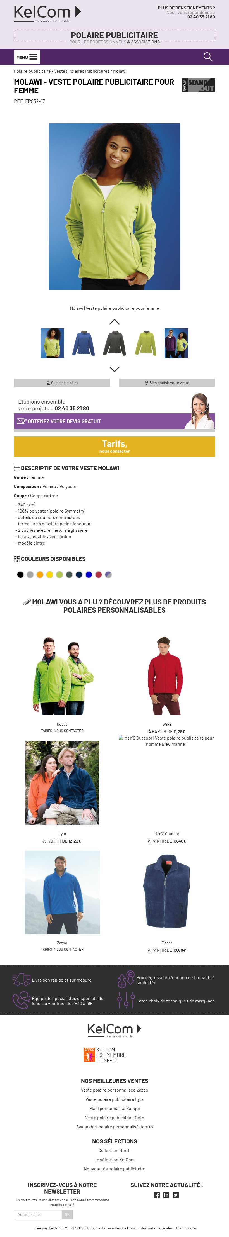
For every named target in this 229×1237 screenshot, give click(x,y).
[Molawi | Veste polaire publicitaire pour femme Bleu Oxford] (83, 343)
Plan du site (186, 1228)
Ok (67, 1215)
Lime (59, 574)
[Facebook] (157, 1195)
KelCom (55, 1228)
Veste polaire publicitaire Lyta (114, 1099)
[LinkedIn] (166, 1195)
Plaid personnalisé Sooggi (114, 1108)
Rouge (98, 574)
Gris (30, 574)
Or (49, 574)
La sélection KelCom (114, 1160)
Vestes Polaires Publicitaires (82, 71)
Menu (22, 57)
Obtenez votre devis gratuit (64, 421)
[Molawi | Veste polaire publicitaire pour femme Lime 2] (176, 343)
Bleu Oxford (88, 574)
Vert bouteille (69, 574)
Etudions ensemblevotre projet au (53, 405)
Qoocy (62, 724)
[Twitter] (176, 1195)
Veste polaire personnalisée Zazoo (114, 1090)
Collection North (114, 1150)
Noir (20, 574)
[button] (114, 322)
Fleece (166, 943)
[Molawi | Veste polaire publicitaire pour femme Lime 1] (114, 206)
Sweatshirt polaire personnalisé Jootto (114, 1127)
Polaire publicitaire (114, 35)
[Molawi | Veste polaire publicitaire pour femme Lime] (145, 343)
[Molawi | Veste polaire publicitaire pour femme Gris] (114, 343)
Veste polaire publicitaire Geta (114, 1118)
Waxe (167, 724)
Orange (40, 574)
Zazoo (62, 943)
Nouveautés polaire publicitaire (114, 1169)
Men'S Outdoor (166, 834)
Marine (79, 574)
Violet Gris (108, 574)
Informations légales (156, 1228)
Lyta (62, 834)
